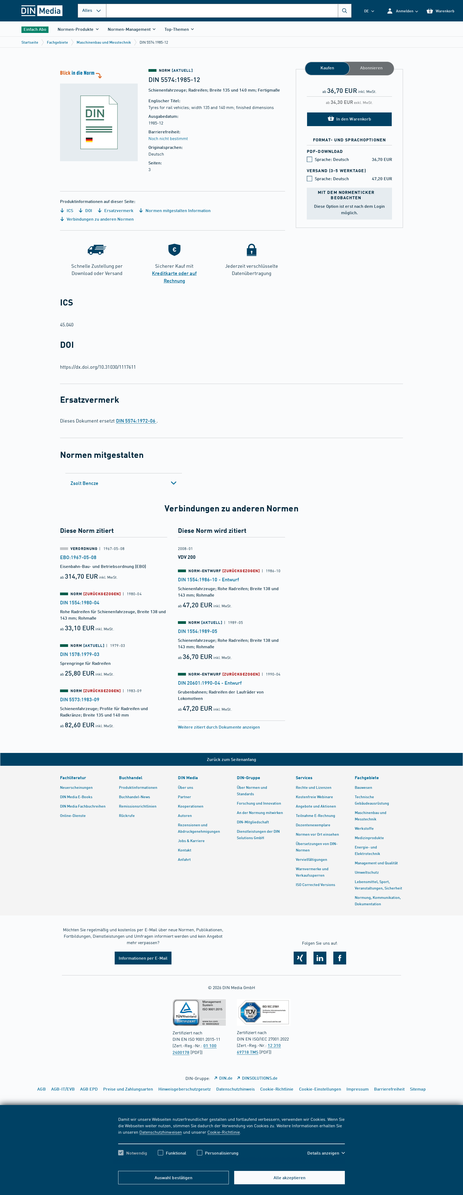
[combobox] (228, 10)
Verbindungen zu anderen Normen (100, 218)
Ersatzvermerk (118, 210)
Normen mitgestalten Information (177, 210)
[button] (402, 10)
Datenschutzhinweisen (160, 1132)
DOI (88, 210)
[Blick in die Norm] (99, 115)
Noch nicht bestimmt (168, 138)
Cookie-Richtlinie (223, 1132)
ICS (69, 210)
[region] (231, 1141)
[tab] (123, 483)
